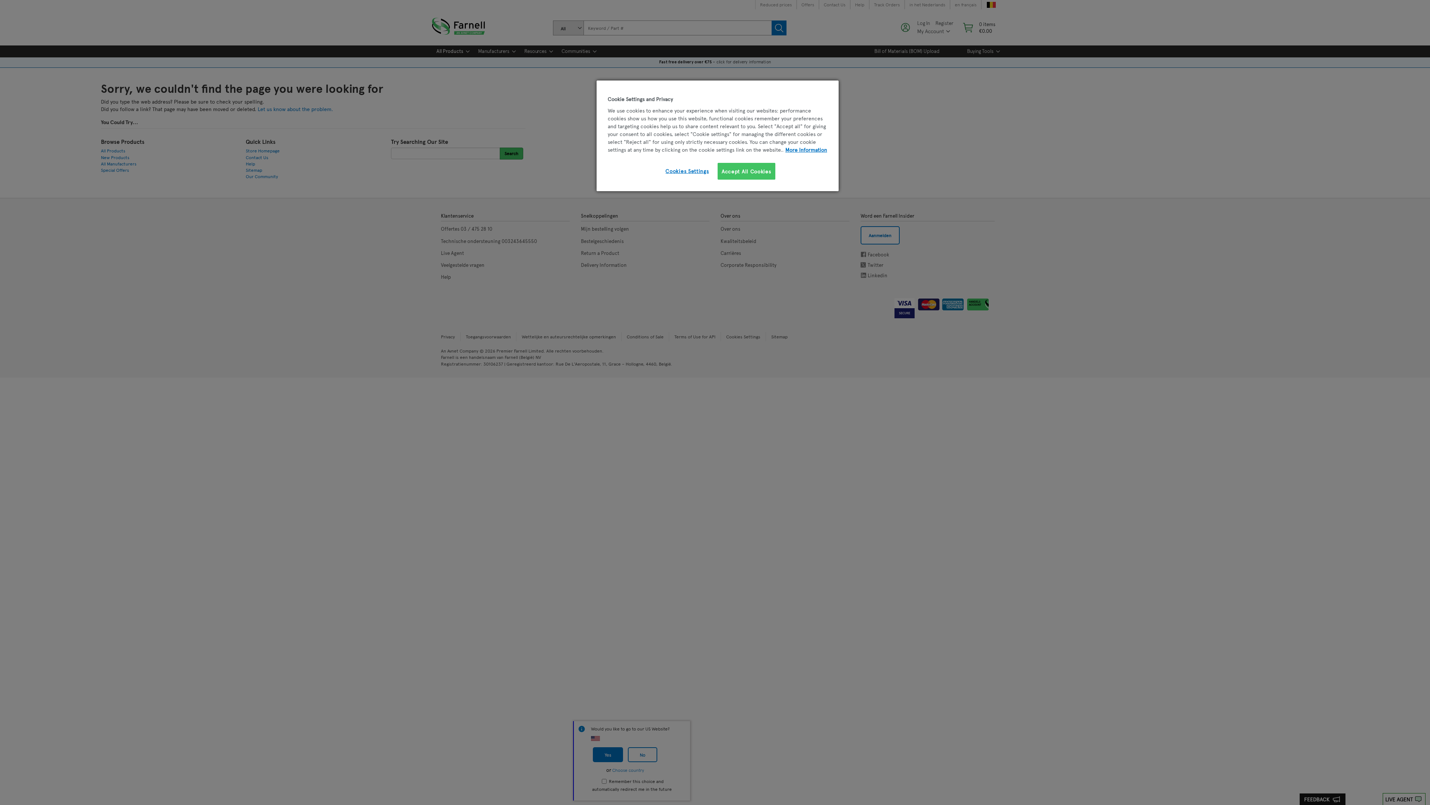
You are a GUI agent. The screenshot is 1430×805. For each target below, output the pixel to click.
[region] (718, 135)
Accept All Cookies (746, 171)
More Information (806, 149)
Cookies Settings (687, 170)
